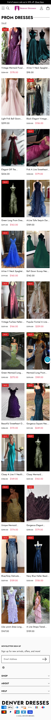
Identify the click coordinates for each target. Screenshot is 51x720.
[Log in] (41, 8)
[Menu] (3, 8)
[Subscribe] (44, 659)
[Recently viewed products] (47, 359)
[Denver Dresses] (25, 8)
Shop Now (39, 2)
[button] (47, 366)
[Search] (8, 8)
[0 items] (48, 8)
